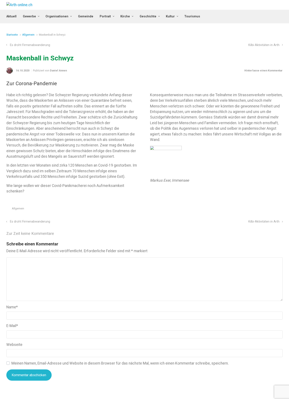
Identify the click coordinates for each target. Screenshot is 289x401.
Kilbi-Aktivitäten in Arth (263, 45)
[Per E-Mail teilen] (275, 209)
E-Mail (12, 326)
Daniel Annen (58, 70)
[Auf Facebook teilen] (262, 209)
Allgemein (28, 34)
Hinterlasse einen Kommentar (263, 70)
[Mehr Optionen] (280, 209)
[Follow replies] (59, 234)
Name (12, 307)
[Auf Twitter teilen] (256, 209)
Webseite (14, 345)
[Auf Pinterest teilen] (268, 209)
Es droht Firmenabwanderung (30, 45)
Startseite (12, 34)
